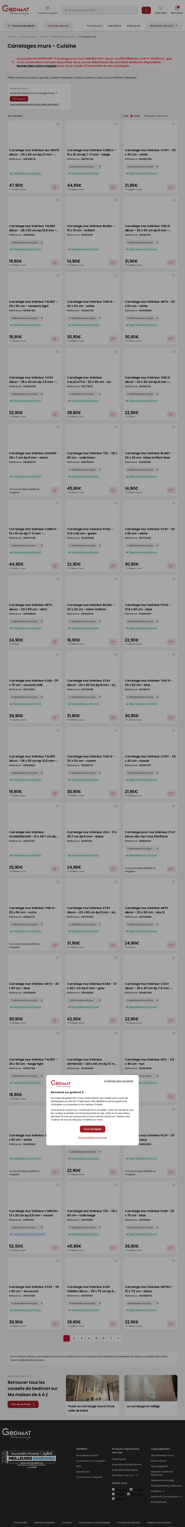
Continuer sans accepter (118, 1081)
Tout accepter (93, 1129)
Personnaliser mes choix (92, 1137)
